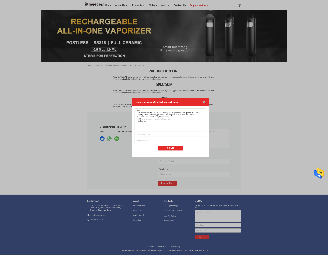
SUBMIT (170, 148)
